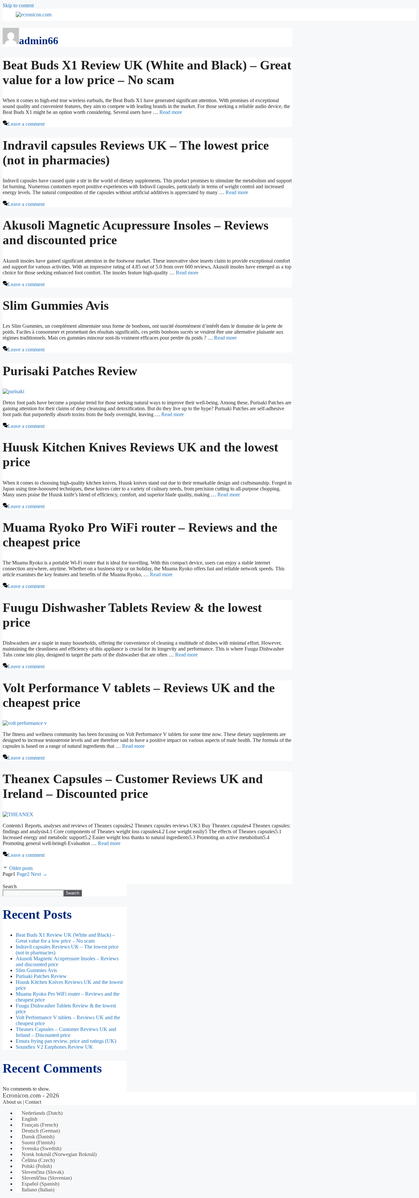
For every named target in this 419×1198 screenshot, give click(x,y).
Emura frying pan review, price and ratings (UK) (66, 1041)
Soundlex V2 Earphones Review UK (54, 1047)
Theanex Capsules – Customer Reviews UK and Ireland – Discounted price (66, 1032)
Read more (170, 112)
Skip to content (18, 5)
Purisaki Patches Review (70, 371)
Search (10, 886)
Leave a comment (26, 124)
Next (39, 874)
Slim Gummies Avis (56, 305)
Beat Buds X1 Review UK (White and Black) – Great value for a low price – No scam (65, 938)
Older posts (21, 868)
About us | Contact (22, 1102)
